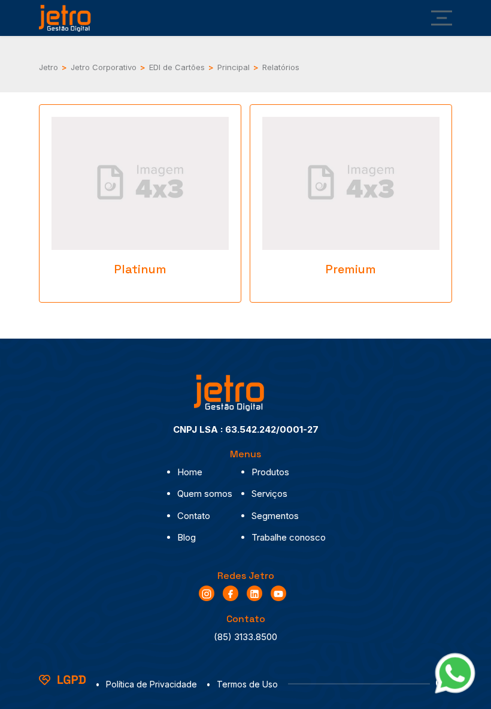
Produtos (270, 472)
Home (189, 472)
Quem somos (204, 493)
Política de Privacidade (151, 684)
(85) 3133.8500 (245, 636)
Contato (193, 515)
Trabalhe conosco (288, 537)
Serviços (269, 493)
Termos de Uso (247, 684)
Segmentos (275, 515)
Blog (186, 537)
